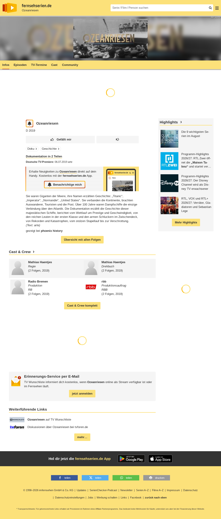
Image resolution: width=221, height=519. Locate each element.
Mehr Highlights (186, 222)
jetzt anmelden (82, 393)
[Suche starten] (210, 7)
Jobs (90, 497)
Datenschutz (190, 490)
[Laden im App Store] (160, 459)
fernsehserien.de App (93, 459)
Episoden (20, 65)
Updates (81, 490)
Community (70, 65)
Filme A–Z (158, 490)
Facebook (136, 497)
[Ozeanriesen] (121, 179)
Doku (30, 148)
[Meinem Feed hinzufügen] (29, 123)
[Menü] (216, 8)
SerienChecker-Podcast (103, 490)
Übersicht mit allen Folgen (82, 239)
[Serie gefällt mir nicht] (117, 139)
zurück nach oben (156, 497)
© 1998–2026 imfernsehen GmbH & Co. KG (48, 490)
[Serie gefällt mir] (60, 139)
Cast (54, 65)
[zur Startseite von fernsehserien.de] (10, 8)
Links (124, 497)
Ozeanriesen (30, 10)
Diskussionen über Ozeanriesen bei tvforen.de (57, 427)
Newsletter (126, 490)
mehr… (82, 437)
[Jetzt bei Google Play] (131, 459)
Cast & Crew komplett (82, 305)
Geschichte (49, 148)
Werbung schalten (107, 497)
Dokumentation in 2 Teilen (44, 156)
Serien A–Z (142, 490)
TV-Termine (39, 65)
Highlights (169, 122)
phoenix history (52, 230)
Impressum (173, 490)
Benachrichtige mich (67, 184)
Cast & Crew (20, 252)
